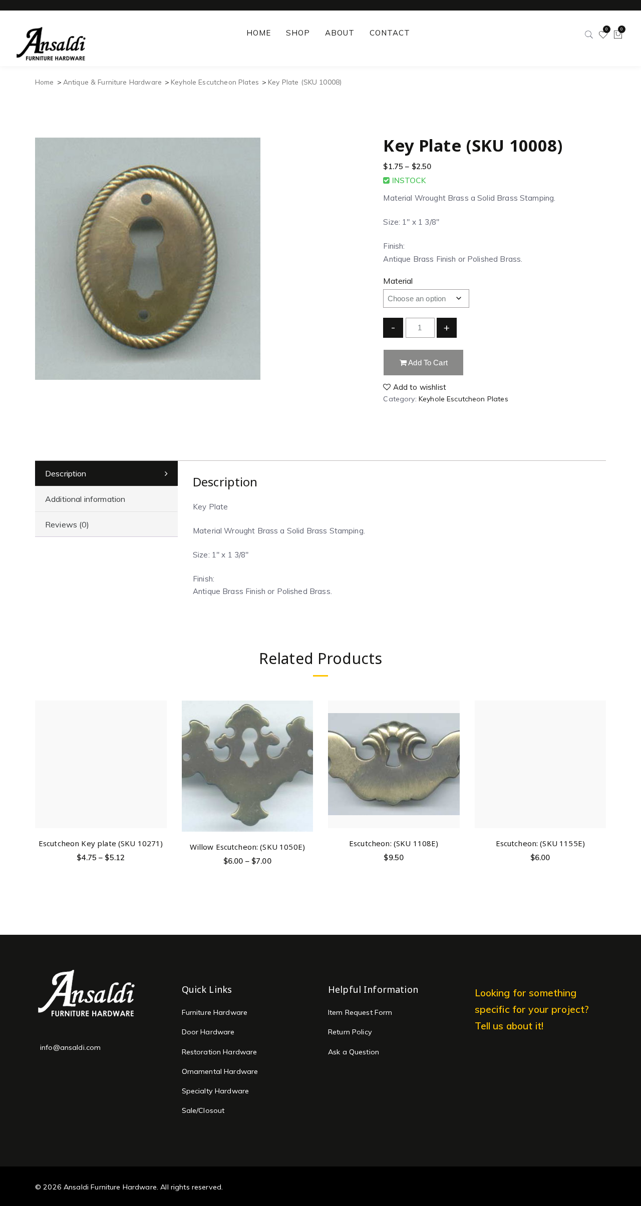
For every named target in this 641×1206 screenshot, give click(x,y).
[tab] (106, 473)
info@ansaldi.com (70, 1047)
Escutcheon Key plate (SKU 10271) (101, 843)
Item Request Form (360, 1012)
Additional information (85, 499)
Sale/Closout (203, 1110)
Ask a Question (353, 1051)
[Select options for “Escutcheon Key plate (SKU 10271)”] (157, 731)
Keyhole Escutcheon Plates (215, 82)
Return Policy (350, 1031)
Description (66, 473)
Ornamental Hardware (220, 1071)
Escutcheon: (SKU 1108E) (393, 843)
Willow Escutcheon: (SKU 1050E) (247, 847)
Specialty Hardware (215, 1090)
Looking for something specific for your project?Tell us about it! (532, 1009)
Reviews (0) (67, 524)
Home (44, 82)
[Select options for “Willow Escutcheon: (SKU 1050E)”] (303, 734)
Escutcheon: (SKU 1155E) (540, 843)
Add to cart (427, 362)
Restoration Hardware (219, 1051)
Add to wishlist (418, 387)
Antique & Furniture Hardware (112, 82)
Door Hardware (208, 1031)
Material (398, 281)
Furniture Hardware (215, 1012)
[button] (450, 731)
